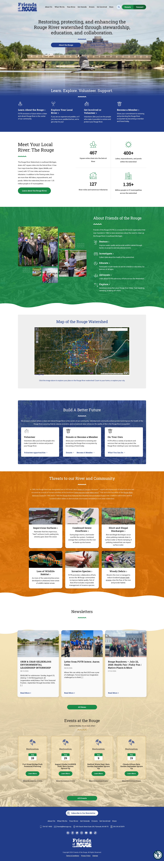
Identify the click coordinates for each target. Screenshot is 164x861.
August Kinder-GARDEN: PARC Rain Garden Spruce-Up (65, 766)
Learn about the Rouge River (34, 191)
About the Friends (98, 45)
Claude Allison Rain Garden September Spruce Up (131, 766)
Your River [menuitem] (71, 7)
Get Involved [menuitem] (102, 7)
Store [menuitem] (111, 7)
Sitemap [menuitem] (95, 856)
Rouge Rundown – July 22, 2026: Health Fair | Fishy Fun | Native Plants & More (124, 664)
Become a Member (127, 109)
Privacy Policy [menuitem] (86, 856)
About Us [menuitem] (48, 7)
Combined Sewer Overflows (82, 529)
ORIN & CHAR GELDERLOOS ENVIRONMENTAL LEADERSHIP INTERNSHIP (35, 664)
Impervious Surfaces (44, 527)
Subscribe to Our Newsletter (83, 813)
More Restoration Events (32, 781)
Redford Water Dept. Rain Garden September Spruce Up (98, 766)
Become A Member (85, 452)
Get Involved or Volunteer (92, 111)
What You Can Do (115, 452)
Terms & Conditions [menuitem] (72, 856)
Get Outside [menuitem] (82, 7)
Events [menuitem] (91, 7)
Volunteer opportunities (34, 452)
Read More (25, 693)
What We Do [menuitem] (60, 7)
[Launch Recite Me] (158, 855)
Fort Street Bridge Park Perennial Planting (32, 765)
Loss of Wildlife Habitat (46, 573)
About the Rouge (66, 45)
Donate (128, 7)
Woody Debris (117, 571)
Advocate (104, 274)
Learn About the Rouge (31, 109)
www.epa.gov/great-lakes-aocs (86, 492)
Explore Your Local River (62, 111)
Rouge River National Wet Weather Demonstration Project (84, 496)
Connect (139, 7)
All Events (82, 798)
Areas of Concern (84, 489)
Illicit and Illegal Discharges (118, 529)
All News (82, 707)
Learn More (32, 773)
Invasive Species (81, 571)
